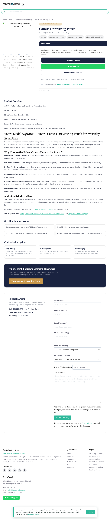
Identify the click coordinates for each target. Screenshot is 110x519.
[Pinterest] (25, 470)
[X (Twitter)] (9, 470)
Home (69, 454)
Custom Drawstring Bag (50, 24)
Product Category (61, 346)
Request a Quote (73, 60)
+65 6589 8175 (17, 309)
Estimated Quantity (62, 355)
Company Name (60, 310)
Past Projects (72, 462)
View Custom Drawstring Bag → (25, 281)
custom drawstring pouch (43, 209)
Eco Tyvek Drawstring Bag (30, 214)
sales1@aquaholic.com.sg (23, 312)
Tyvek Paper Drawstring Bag (52, 214)
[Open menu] (26, 4)
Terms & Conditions (96, 462)
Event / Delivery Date (63, 367)
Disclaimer (93, 464)
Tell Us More (59, 373)
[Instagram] (20, 470)
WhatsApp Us (73, 66)
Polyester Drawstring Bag (78, 214)
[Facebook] (4, 470)
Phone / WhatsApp (61, 333)
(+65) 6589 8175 (11, 487)
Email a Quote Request (73, 73)
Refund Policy (78, 84)
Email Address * (60, 323)
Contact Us (71, 467)
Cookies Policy (94, 470)
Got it (90, 512)
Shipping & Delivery (64, 84)
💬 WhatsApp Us (11, 498)
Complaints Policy (96, 467)
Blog (68, 464)
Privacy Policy (87, 423)
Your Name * (59, 301)
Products (70, 459)
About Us (70, 456)
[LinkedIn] (15, 470)
